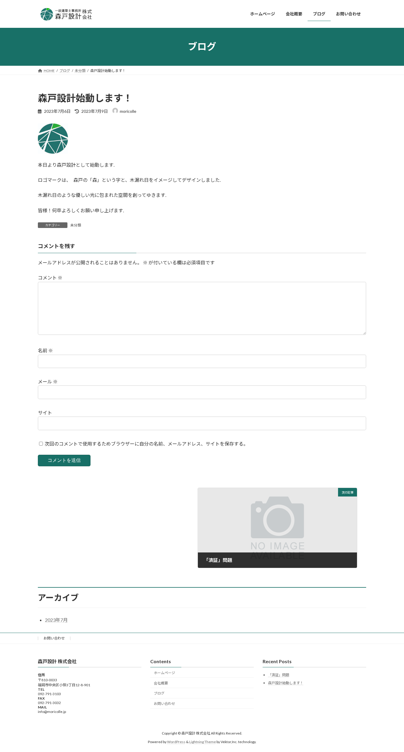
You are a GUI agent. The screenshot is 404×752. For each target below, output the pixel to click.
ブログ (159, 693)
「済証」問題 (278, 675)
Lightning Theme (202, 742)
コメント (50, 277)
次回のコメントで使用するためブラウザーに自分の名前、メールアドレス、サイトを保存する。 (146, 443)
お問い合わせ (54, 638)
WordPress (176, 742)
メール (48, 381)
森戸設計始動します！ (285, 683)
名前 (45, 350)
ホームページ (164, 673)
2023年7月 (56, 620)
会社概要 (161, 683)
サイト (45, 412)
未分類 (75, 225)
